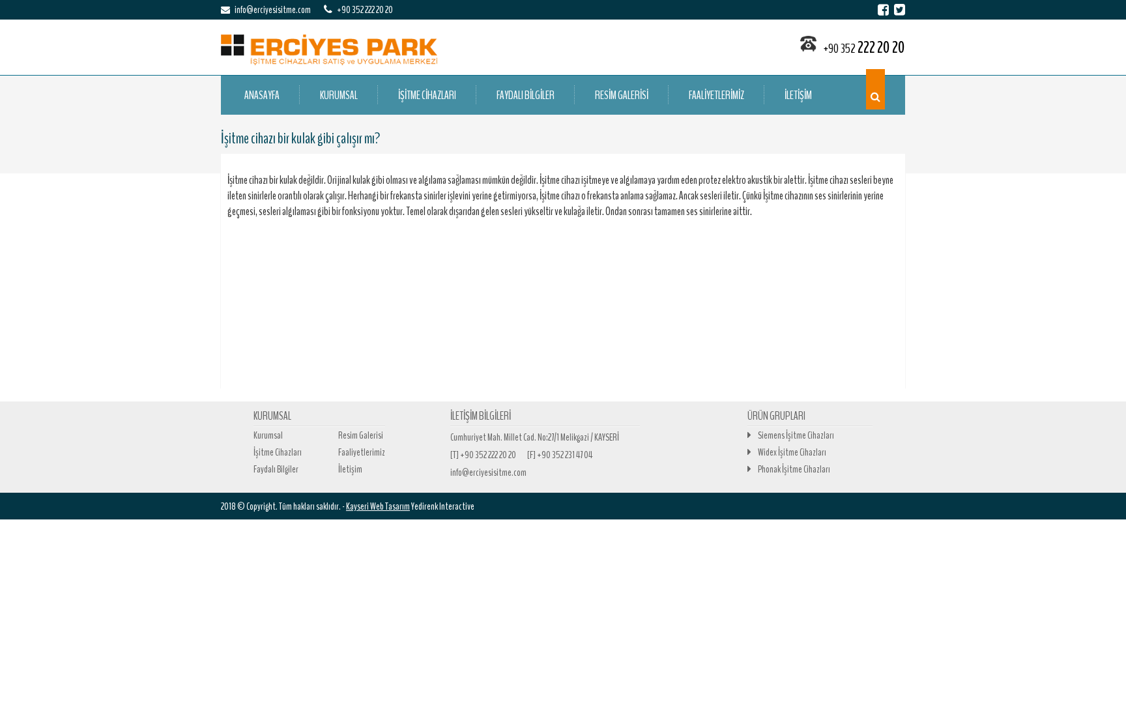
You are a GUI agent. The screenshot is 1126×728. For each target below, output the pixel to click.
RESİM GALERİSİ (621, 95)
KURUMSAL (339, 95)
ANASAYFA (262, 95)
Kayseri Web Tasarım (378, 506)
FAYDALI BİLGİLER (526, 95)
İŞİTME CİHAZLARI (427, 95)
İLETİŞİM (798, 95)
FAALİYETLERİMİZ (716, 95)
